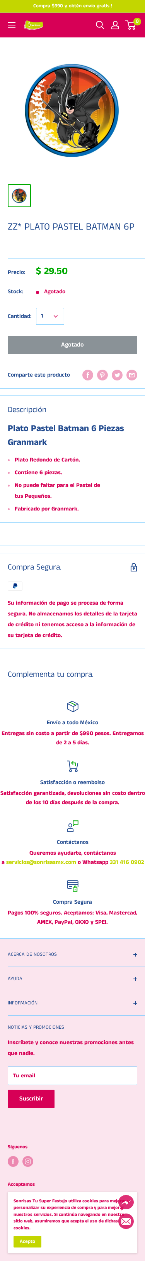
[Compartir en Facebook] (87, 375)
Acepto (27, 1241)
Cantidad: (19, 316)
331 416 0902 (127, 862)
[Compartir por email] (131, 375)
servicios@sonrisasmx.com (41, 862)
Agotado (72, 344)
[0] (131, 25)
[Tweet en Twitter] (117, 375)
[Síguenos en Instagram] (27, 1161)
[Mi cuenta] (115, 25)
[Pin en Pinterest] (102, 375)
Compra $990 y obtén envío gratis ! (72, 6)
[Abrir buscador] (100, 25)
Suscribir (31, 1098)
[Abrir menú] (11, 25)
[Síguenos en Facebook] (13, 1161)
